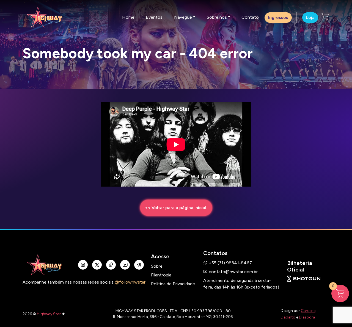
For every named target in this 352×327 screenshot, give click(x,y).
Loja (310, 17)
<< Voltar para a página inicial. (176, 207)
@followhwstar (130, 282)
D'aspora (307, 317)
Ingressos (278, 17)
